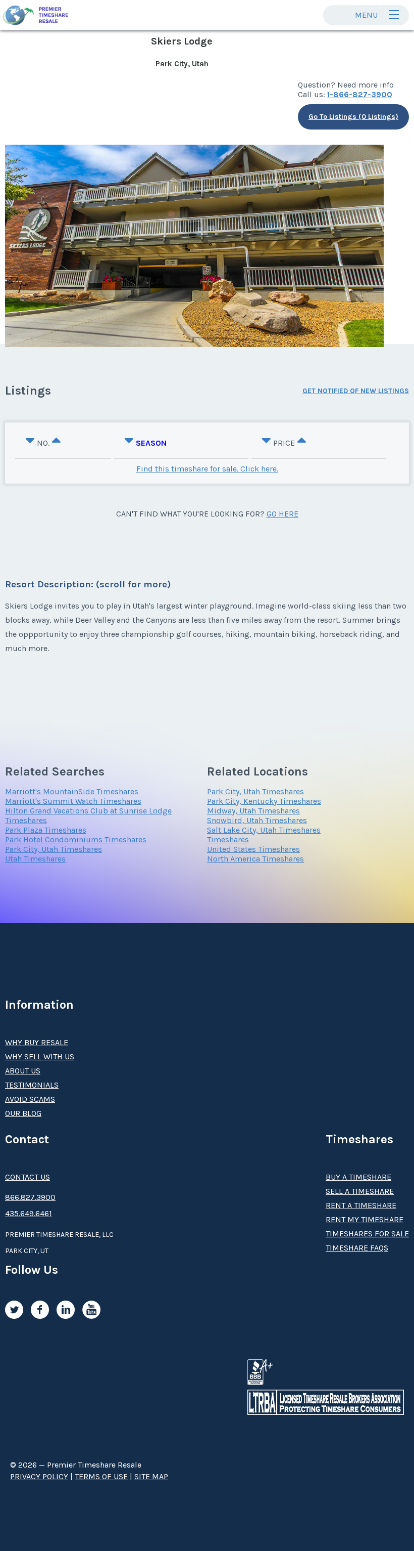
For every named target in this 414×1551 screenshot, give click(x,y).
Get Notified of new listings (355, 390)
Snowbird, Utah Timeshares (257, 820)
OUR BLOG (23, 1113)
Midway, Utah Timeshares (253, 810)
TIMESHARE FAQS (357, 1248)
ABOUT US (22, 1070)
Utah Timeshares (35, 859)
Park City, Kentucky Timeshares (264, 801)
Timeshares (228, 839)
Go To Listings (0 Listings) (353, 116)
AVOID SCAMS (30, 1099)
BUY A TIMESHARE (358, 1177)
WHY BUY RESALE (36, 1042)
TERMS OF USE (101, 1476)
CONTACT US (27, 1177)
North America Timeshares (255, 859)
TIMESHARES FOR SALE (367, 1233)
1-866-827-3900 (359, 94)
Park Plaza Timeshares (45, 830)
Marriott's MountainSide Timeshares (71, 791)
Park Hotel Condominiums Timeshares (75, 839)
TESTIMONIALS (32, 1085)
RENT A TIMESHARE (361, 1205)
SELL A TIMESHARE (360, 1191)
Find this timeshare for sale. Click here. (207, 468)
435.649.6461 (28, 1213)
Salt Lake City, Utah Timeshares (264, 830)
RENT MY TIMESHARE (364, 1219)
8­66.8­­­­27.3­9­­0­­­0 (30, 1197)
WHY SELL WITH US (39, 1056)
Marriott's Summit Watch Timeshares (73, 801)
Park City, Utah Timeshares (53, 849)
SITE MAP (151, 1476)
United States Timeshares (253, 849)
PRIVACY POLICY (39, 1476)
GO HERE (282, 514)
